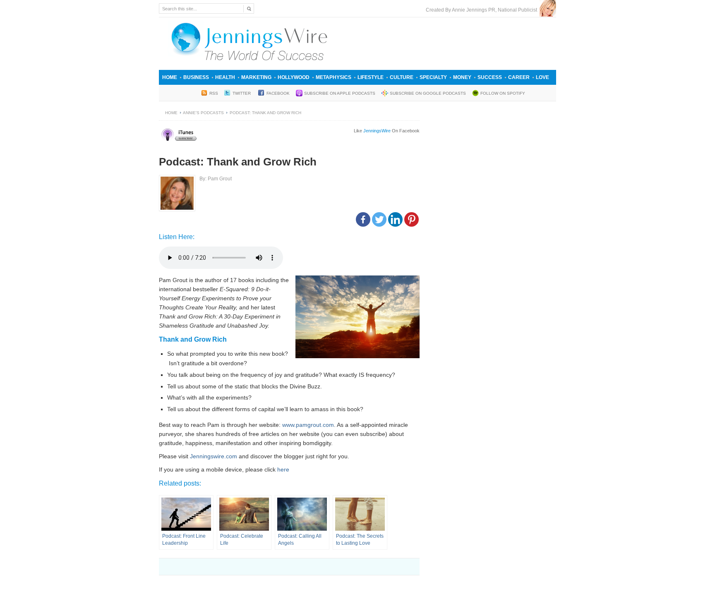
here (283, 469)
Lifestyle (371, 77)
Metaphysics (333, 77)
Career (519, 77)
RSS (213, 93)
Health (225, 77)
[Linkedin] (395, 219)
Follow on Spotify (502, 93)
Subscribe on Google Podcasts (428, 93)
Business (196, 77)
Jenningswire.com (213, 456)
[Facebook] (363, 219)
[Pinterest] (411, 219)
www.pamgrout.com (308, 424)
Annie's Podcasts (203, 112)
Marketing (256, 77)
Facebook (278, 93)
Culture (401, 77)
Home (169, 77)
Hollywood (294, 77)
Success (489, 77)
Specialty (433, 77)
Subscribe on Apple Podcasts (339, 93)
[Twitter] (379, 219)
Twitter (242, 93)
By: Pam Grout (215, 179)
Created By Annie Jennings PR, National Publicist (483, 10)
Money (462, 77)
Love (542, 77)
